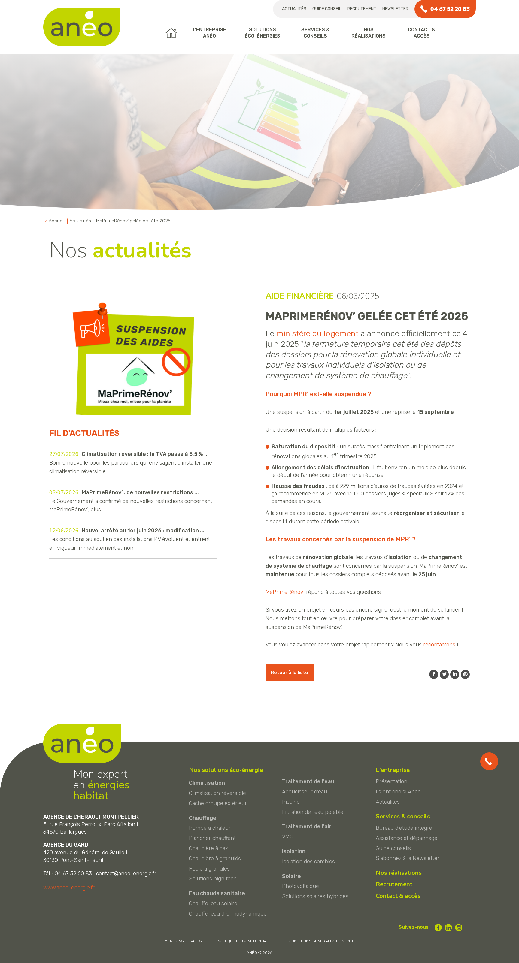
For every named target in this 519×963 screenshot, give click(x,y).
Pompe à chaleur (210, 828)
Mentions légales (183, 940)
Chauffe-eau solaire (213, 903)
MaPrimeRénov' (285, 592)
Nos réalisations (399, 873)
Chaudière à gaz (208, 848)
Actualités (294, 8)
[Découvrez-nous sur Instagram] (458, 927)
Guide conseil (326, 8)
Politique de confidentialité (245, 940)
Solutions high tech (213, 878)
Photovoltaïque (300, 886)
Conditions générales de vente (321, 940)
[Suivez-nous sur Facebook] (438, 927)
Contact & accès (398, 896)
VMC (287, 836)
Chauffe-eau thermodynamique (228, 913)
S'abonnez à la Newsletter (407, 858)
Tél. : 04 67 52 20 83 (67, 873)
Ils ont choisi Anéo (398, 791)
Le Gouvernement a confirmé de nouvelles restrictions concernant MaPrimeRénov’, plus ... (130, 501)
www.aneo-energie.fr (69, 887)
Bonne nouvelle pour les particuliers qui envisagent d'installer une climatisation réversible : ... (130, 462)
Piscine (291, 802)
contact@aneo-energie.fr (126, 873)
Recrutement (361, 8)
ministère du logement (317, 333)
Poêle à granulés (209, 868)
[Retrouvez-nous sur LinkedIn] (448, 927)
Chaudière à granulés (215, 858)
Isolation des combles (308, 861)
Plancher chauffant (212, 838)
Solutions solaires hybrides (315, 896)
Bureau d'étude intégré (404, 828)
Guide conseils (393, 848)
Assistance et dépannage (406, 838)
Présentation (391, 781)
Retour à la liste (289, 672)
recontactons (439, 644)
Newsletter (395, 8)
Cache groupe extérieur (218, 803)
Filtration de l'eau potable (312, 812)
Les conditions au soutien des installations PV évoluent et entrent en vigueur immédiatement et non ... (129, 539)
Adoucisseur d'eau (304, 791)
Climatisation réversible (217, 793)
